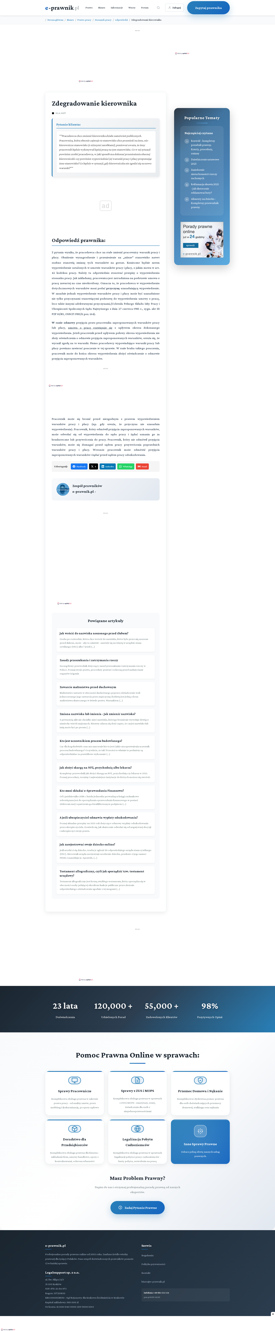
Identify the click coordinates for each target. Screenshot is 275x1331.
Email (144, 466)
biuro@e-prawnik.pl (153, 1281)
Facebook (81, 466)
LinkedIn (109, 466)
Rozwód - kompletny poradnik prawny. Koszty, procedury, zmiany (203, 147)
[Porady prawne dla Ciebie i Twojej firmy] (201, 256)
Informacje (117, 7)
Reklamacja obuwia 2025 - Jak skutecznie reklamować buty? (205, 188)
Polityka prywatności (153, 1264)
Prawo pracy (84, 19)
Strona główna (55, 19)
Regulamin (147, 1255)
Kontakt (146, 1272)
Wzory (132, 7)
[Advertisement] (137, 56)
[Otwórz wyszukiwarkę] (158, 7)
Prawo (89, 7)
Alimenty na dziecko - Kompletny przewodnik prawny (205, 203)
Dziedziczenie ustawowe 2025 (205, 161)
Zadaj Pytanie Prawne (141, 1207)
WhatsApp (127, 466)
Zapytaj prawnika (208, 8)
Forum (144, 7)
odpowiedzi (121, 19)
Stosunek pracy (103, 19)
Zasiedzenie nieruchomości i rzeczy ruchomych (204, 174)
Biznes (101, 7)
